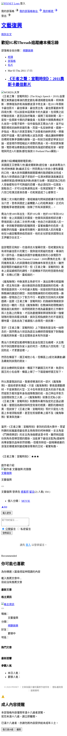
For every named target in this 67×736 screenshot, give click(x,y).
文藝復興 (11, 25)
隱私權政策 (57, 687)
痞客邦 (25, 491)
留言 (31, 491)
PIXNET (15, 687)
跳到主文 (6, 34)
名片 (10, 65)
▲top (4, 506)
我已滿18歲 (8, 729)
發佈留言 (7, 533)
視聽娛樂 (28, 50)
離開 (19, 729)
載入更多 (7, 513)
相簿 (10, 57)
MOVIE (25, 501)
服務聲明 (35, 690)
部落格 (12, 61)
